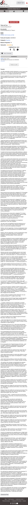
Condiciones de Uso (19, 499)
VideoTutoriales (11, 499)
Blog (6, 499)
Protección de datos (6, 500)
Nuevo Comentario (8, 53)
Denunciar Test (4, 494)
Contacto (24, 500)
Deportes (8, 40)
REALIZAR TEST (14, 22)
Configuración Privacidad (16, 500)
